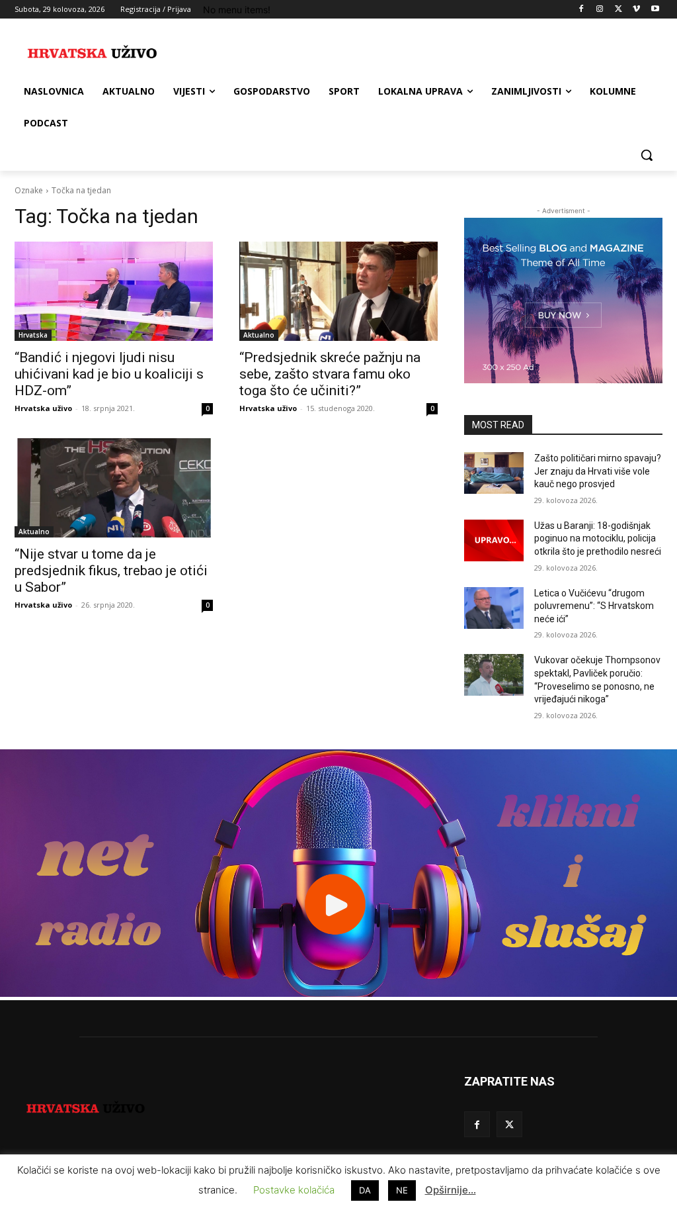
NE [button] (402, 1190)
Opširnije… (450, 1190)
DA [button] (365, 1190)
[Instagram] (600, 9)
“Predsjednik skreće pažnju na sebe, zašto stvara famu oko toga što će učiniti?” (329, 374)
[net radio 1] (338, 993)
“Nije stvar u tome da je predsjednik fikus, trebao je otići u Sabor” (111, 570)
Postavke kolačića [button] (294, 1190)
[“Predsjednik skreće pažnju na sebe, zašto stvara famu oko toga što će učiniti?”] (338, 291)
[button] (646, 155)
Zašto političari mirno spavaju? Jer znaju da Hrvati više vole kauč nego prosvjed (597, 471)
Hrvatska (33, 335)
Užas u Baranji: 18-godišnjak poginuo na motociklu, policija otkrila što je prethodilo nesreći (597, 538)
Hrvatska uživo (43, 408)
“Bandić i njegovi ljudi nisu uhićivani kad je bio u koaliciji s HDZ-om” (109, 374)
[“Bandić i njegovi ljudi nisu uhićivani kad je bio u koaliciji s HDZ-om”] (114, 291)
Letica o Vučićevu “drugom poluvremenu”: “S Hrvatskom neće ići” (594, 606)
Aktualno (258, 335)
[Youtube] (654, 9)
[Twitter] (618, 9)
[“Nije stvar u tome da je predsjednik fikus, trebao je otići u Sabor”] (114, 487)
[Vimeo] (636, 9)
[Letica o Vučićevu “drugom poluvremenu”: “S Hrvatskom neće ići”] (494, 608)
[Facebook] (581, 9)
